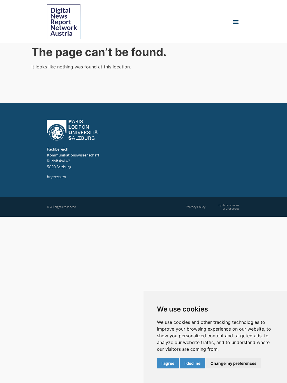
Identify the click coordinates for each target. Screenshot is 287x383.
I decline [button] (192, 363)
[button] (235, 21)
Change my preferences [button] (233, 363)
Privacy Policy (195, 207)
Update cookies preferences (228, 207)
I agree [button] (167, 363)
